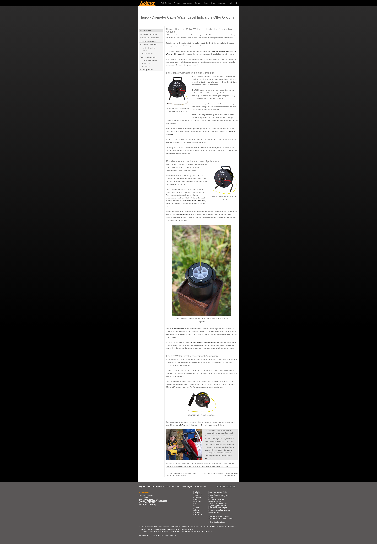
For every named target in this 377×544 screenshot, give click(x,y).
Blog (213, 3)
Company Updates (146, 70)
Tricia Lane (224, 466)
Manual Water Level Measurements (193, 463)
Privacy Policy (198, 514)
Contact (197, 3)
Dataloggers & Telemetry (217, 494)
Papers (195, 499)
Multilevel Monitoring (148, 53)
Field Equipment (214, 513)
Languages (222, 3)
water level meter (217, 463)
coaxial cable (227, 463)
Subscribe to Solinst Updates (218, 516)
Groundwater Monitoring (148, 34)
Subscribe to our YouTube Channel (220, 518)
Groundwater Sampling (148, 44)
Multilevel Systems (214, 501)
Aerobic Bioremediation (149, 41)
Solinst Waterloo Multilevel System (203, 342)
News (195, 505)
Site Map (196, 513)
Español (196, 509)
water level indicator (198, 466)
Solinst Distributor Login (216, 522)
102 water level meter (184, 466)
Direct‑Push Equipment (216, 509)
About (195, 496)
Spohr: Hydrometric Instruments (219, 511)
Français (196, 511)
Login (230, 3)
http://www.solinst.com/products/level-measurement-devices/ (201, 425)
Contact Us (197, 497)
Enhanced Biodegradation (217, 507)
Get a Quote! (209, 458)
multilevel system (178, 329)
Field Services (166, 3)
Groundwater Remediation (149, 38)
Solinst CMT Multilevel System (177, 214)
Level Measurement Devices (218, 492)
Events (206, 3)
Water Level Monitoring (148, 57)
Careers (196, 507)
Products (177, 3)
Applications (187, 3)
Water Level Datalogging (149, 60)
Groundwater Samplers (216, 499)
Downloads (197, 501)
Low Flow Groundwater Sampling (149, 49)
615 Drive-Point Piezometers (194, 201)
